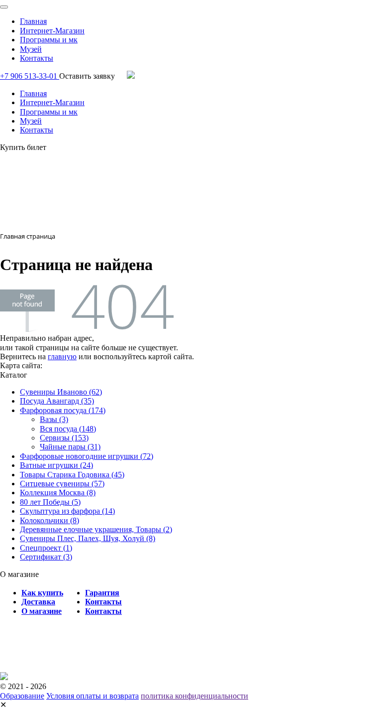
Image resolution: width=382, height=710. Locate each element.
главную (62, 356)
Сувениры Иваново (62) (61, 392)
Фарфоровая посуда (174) (62, 410)
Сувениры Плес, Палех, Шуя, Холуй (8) (87, 538)
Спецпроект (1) (46, 548)
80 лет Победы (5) (50, 502)
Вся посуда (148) (68, 429)
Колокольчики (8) (49, 520)
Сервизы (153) (64, 437)
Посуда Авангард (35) (57, 401)
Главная (33, 21)
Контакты (36, 58)
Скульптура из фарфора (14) (67, 511)
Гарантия (102, 592)
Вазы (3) (54, 419)
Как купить (42, 592)
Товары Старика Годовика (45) (72, 474)
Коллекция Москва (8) (58, 492)
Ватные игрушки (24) (56, 465)
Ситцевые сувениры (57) (62, 483)
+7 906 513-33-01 (29, 76)
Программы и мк (49, 39)
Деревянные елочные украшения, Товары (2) (96, 529)
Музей (31, 49)
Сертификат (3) (46, 557)
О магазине (41, 611)
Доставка (38, 601)
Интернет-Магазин (52, 30)
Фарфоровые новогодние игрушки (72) (86, 456)
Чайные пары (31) (70, 446)
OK (46, 694)
